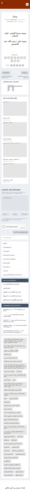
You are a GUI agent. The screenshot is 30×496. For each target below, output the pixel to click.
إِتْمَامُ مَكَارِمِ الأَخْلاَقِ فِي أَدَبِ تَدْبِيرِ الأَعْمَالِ (12, 300)
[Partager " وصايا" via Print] (18, 60)
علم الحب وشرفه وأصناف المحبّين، (12, 468)
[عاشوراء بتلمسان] (15, 129)
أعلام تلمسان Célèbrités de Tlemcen (12, 275)
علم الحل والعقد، (20, 471)
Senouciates (10, 21)
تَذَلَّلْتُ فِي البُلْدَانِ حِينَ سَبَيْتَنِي (11, 351)
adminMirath (13, 19)
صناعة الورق (7, 402)
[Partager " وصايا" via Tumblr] (15, 57)
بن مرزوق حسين (7, 309)
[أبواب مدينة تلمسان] (15, 170)
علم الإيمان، (7, 447)
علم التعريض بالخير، (8, 454)
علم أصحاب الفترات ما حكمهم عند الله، (13, 416)
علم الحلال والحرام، (8, 471)
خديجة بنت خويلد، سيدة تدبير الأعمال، (13, 361)
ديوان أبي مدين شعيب (9, 371)
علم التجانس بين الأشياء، (18, 450)
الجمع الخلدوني (6, 288)
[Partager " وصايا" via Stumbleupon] (11, 60)
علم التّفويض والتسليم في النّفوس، (12, 464)
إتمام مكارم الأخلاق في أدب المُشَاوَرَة (12, 292)
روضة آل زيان (7, 380)
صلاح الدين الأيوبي (13, 398)
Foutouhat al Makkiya (9, 259)
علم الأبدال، (20, 436)
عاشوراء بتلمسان (7, 138)
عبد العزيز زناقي (8, 409)
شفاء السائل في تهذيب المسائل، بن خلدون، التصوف (14, 394)
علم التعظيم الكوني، (20, 454)
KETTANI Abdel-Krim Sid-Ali (10, 330)
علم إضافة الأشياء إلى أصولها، (11, 419)
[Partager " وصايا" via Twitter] (8, 57)
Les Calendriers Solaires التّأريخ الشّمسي (13, 315)
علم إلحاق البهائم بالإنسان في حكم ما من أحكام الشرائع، (13, 432)
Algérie (5, 243)
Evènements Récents (9, 255)
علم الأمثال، (14, 440)
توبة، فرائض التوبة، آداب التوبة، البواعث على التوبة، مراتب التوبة (14, 346)
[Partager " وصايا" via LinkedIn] (21, 57)
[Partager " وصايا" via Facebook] (5, 57)
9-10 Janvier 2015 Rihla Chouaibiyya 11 (15, 326)
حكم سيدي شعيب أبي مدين (10, 358)
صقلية (5, 398)
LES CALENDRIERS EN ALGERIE (11, 284)
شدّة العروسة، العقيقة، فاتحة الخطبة (12, 390)
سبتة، (14, 380)
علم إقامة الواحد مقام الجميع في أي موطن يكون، (14, 427)
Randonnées (6, 263)
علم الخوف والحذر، (8, 475)
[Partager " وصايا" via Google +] (11, 57)
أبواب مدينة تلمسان (7, 180)
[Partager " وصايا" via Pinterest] (18, 57)
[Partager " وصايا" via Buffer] (24, 57)
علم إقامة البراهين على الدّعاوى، (11, 423)
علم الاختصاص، (15, 447)
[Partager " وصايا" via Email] (15, 60)
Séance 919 (6, 118)
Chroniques (6, 251)
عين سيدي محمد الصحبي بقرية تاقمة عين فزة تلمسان (14, 320)
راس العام (19, 371)
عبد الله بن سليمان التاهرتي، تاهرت (12, 412)
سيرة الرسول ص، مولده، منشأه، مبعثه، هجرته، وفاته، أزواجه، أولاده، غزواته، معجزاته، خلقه (13, 385)
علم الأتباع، (6, 440)
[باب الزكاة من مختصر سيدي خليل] (15, 150)
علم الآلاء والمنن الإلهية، (9, 436)
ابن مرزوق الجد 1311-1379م (14, 310)
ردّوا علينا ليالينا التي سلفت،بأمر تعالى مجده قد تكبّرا (15, 375)
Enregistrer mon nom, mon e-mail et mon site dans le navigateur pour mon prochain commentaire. (14, 219)
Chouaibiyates (7, 247)
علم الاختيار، (7, 450)
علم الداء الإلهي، (19, 475)
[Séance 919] (15, 109)
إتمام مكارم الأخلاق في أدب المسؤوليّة (12, 296)
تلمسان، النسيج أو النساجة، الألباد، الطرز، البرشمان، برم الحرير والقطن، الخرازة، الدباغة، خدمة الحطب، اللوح (13, 341)
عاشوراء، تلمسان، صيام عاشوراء (11, 405)
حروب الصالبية (7, 354)
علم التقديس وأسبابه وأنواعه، (11, 457)
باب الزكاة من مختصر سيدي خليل (11, 159)
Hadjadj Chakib (7, 325)
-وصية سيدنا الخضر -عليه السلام (15, 34)
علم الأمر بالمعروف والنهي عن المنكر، (13, 443)
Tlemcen (5, 271)
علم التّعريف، (7, 461)
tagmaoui (6, 320)
